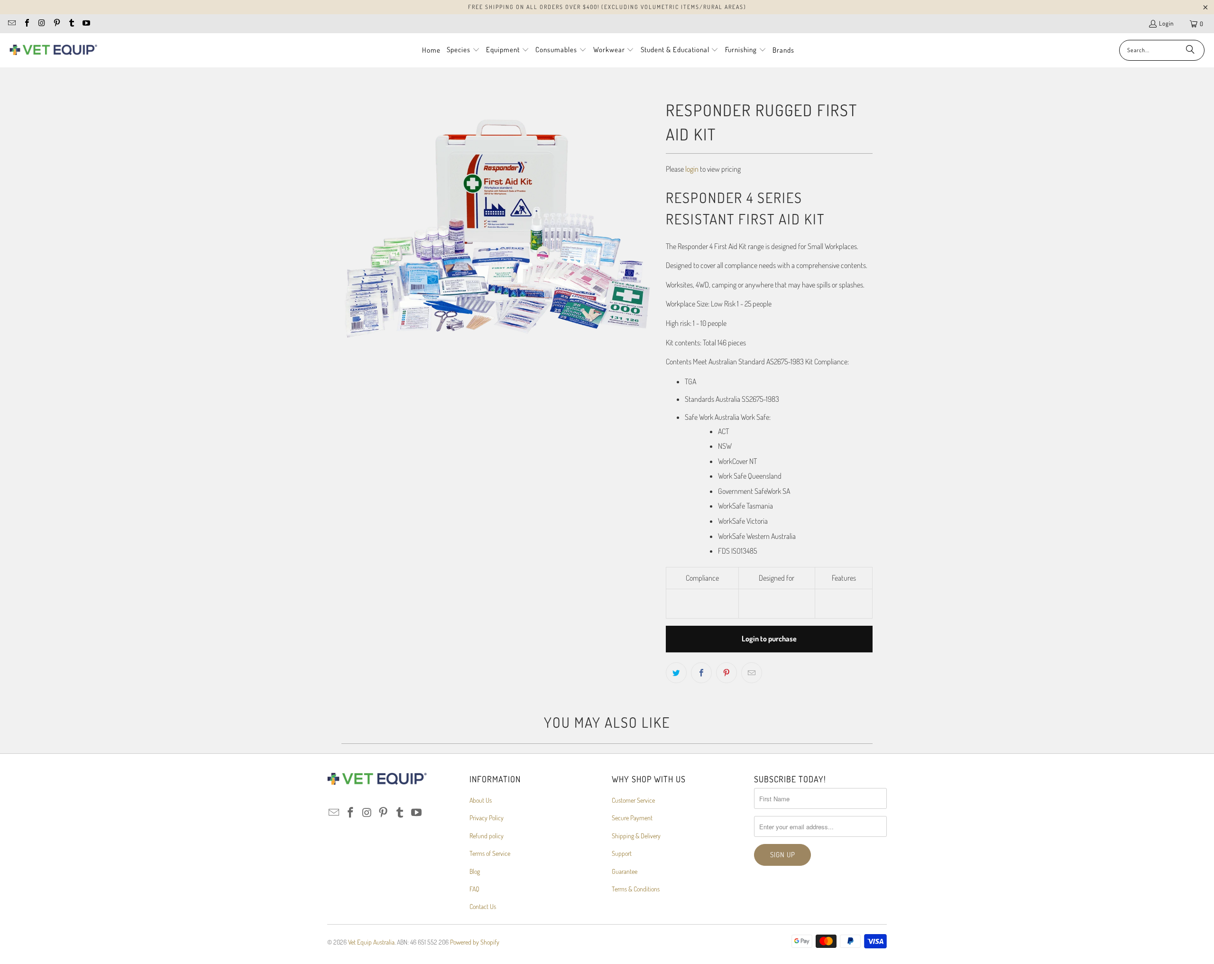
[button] (463, 50)
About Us (480, 800)
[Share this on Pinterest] (726, 672)
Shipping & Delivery (636, 836)
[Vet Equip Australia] (53, 50)
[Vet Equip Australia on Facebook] (26, 24)
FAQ (474, 889)
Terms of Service (489, 853)
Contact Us (482, 906)
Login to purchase (769, 638)
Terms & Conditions (636, 889)
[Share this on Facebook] (701, 672)
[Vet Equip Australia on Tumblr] (71, 24)
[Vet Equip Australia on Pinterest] (56, 24)
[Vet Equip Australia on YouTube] (86, 24)
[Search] (1190, 50)
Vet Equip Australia (371, 942)
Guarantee (624, 871)
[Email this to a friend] (751, 672)
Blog (474, 871)
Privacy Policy (486, 818)
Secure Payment (632, 818)
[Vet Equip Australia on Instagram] (41, 24)
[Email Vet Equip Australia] (11, 24)
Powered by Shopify (474, 942)
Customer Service (633, 800)
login (692, 169)
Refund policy (486, 836)
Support (622, 853)
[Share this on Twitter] (676, 672)
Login (1166, 23)
